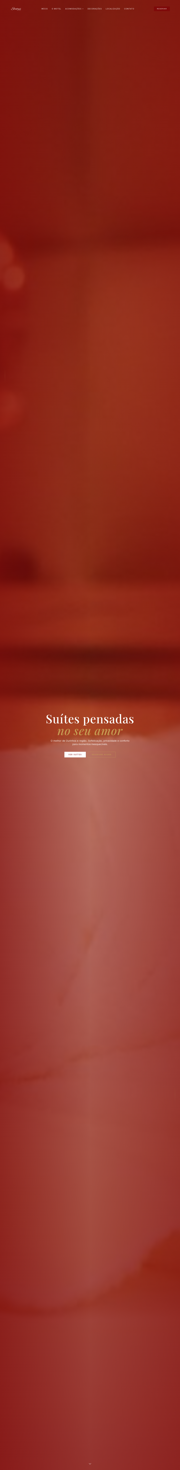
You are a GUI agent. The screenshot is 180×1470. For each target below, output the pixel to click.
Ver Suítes (75, 754)
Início (44, 9)
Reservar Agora (102, 754)
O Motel (56, 9)
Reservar (162, 9)
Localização (113, 9)
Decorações (95, 9)
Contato (129, 9)
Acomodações (73, 9)
